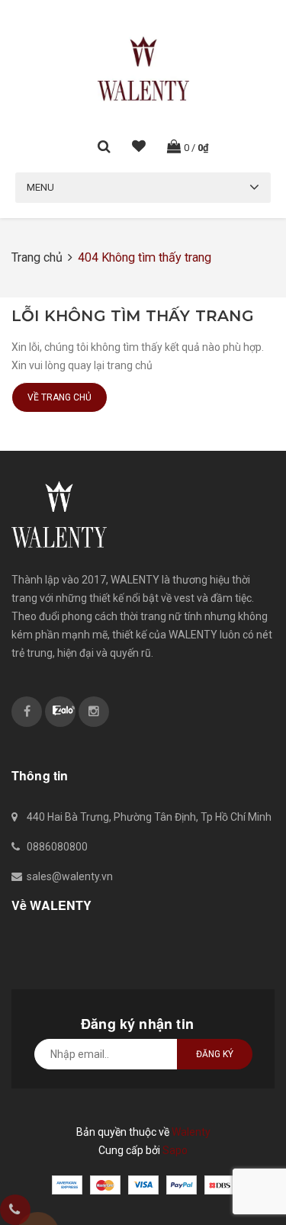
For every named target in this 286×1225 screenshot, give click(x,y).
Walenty (191, 1132)
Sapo (175, 1150)
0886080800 (57, 847)
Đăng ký (214, 1054)
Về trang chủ (59, 397)
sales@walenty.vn (70, 876)
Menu (40, 187)
